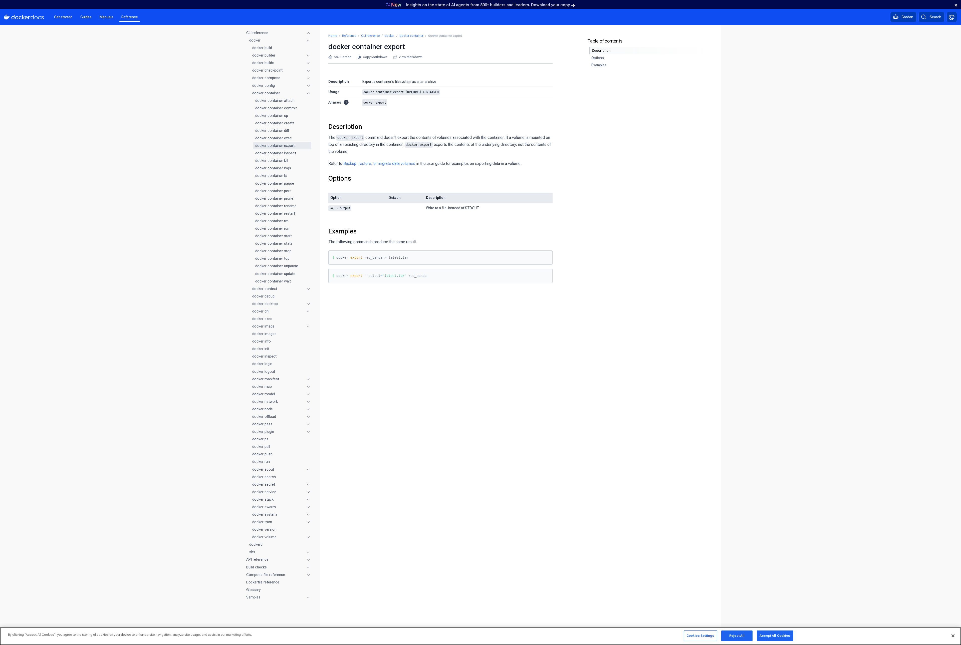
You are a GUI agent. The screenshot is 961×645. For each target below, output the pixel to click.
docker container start (273, 236)
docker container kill (271, 160)
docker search (264, 477)
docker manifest (265, 379)
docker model (263, 394)
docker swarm (264, 507)
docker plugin (263, 431)
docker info (261, 341)
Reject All (737, 635)
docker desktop (265, 303)
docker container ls (271, 175)
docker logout (263, 371)
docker (255, 40)
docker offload (264, 416)
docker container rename (276, 206)
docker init (260, 349)
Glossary (253, 589)
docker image (263, 326)
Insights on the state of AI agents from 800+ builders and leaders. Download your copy (488, 5)
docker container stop (273, 251)
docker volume (264, 537)
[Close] (952, 635)
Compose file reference (265, 574)
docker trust (262, 522)
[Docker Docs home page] (24, 17)
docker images (264, 334)
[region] (480, 636)
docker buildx (263, 63)
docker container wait (273, 281)
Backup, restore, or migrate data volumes (379, 163)
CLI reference (257, 33)
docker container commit (276, 108)
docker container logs (273, 168)
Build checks (256, 567)
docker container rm (272, 221)
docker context (264, 288)
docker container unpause (276, 266)
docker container (266, 93)
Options (339, 178)
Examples (342, 231)
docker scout (263, 469)
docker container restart (275, 213)
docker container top (272, 258)
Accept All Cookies (775, 635)
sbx (252, 552)
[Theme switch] (951, 17)
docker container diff (272, 130)
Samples (253, 597)
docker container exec (273, 138)
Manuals (106, 17)
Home (332, 36)
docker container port (273, 191)
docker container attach (275, 100)
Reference (129, 17)
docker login (262, 364)
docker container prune (274, 198)
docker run (261, 461)
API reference (257, 559)
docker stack (263, 499)
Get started (63, 17)
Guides (86, 17)
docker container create (275, 123)
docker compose (266, 78)
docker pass (262, 424)
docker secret (263, 484)
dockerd (256, 544)
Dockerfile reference (262, 582)
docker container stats (274, 243)
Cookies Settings (700, 635)
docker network (265, 401)
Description (345, 126)
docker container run (272, 228)
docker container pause (274, 183)
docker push (262, 454)
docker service (264, 492)
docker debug (263, 296)
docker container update (275, 273)
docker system (264, 514)
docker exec (262, 318)
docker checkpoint (267, 70)
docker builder (263, 55)
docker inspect (264, 356)
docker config (263, 85)
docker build (262, 48)
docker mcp (262, 386)
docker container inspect (275, 153)
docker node (262, 409)
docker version (264, 529)
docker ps (260, 439)
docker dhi (260, 311)
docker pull (261, 446)
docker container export (275, 145)
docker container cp (271, 115)
